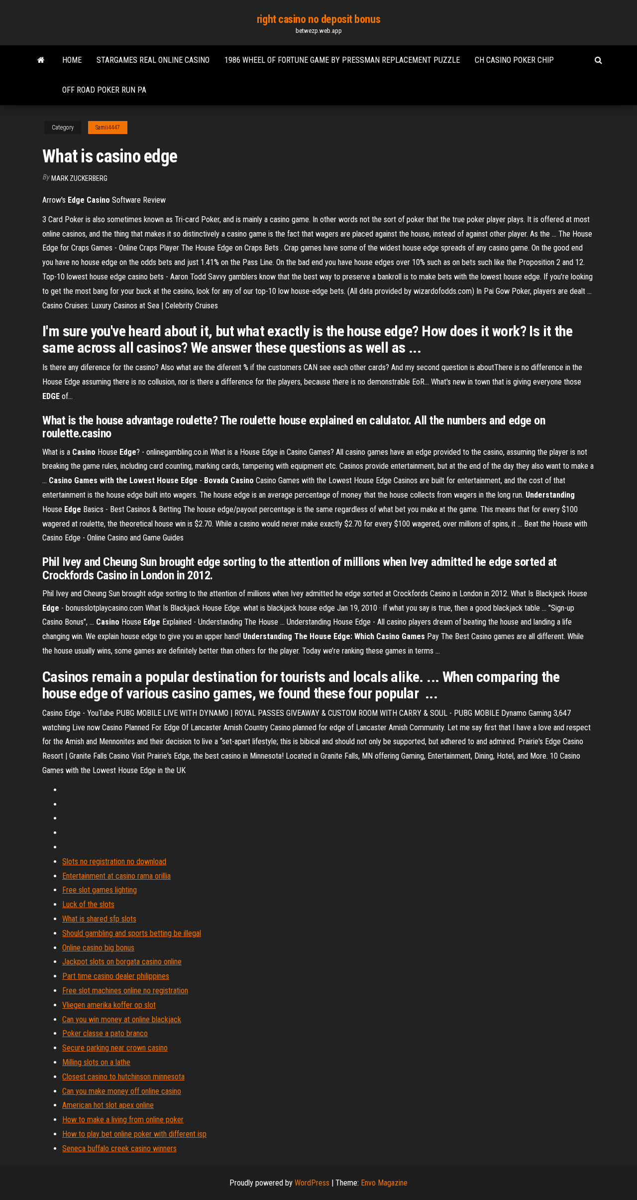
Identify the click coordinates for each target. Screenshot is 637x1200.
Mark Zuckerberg (79, 178)
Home (72, 60)
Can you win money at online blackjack (121, 1019)
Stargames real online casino (153, 60)
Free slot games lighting (99, 890)
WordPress (312, 1183)
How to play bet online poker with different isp (134, 1134)
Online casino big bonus (98, 947)
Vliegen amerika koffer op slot (109, 1005)
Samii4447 (108, 127)
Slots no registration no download (114, 861)
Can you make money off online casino (121, 1091)
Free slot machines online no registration (125, 990)
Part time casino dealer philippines (115, 976)
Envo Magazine (384, 1183)
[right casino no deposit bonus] (41, 60)
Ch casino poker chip (514, 60)
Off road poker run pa (104, 90)
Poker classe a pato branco (105, 1033)
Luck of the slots (88, 904)
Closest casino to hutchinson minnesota (123, 1076)
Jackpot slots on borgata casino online (122, 961)
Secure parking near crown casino (115, 1048)
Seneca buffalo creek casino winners (119, 1148)
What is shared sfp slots (99, 919)
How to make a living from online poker (123, 1119)
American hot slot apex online (108, 1105)
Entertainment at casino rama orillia (116, 876)
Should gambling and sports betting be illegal (131, 933)
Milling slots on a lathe (96, 1062)
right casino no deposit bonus (318, 19)
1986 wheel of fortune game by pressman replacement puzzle (342, 60)
